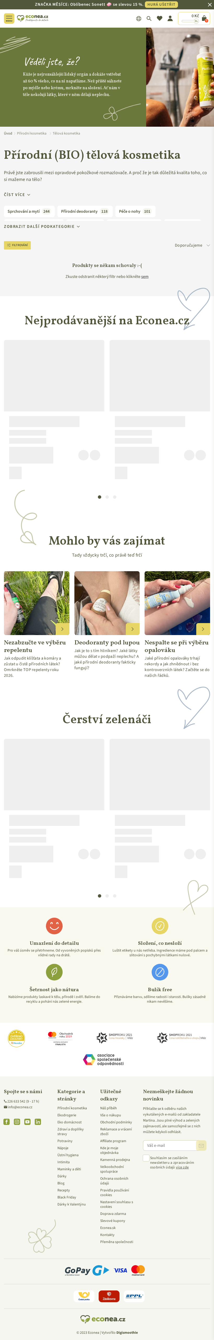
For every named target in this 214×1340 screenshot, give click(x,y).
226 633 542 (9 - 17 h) (23, 1101)
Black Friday (66, 1197)
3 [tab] (115, 497)
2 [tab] (107, 497)
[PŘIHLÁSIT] (201, 1145)
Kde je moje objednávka (109, 1150)
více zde (182, 1167)
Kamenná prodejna (115, 1159)
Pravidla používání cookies (114, 1193)
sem (144, 276)
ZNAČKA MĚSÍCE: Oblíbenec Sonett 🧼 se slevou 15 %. (105, 4)
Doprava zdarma (113, 1213)
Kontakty (107, 1235)
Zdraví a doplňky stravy (70, 1132)
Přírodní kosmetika (72, 1108)
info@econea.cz (20, 1107)
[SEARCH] (149, 18)
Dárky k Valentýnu (71, 1204)
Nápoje (62, 1148)
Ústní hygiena (68, 1155)
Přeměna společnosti (116, 1242)
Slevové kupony (112, 1220)
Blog (60, 1183)
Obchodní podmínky (116, 1122)
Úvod (8, 133)
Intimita (63, 1162)
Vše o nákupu (110, 1115)
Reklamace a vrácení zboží (116, 1132)
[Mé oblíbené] (159, 18)
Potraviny (65, 1141)
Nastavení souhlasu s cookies (116, 1204)
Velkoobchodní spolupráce (112, 1169)
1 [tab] (100, 497)
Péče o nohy (134, 211)
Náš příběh (108, 1108)
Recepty (63, 1190)
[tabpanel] (54, 411)
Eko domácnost (69, 1122)
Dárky (62, 1176)
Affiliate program (113, 1141)
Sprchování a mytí (29, 211)
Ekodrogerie (66, 1115)
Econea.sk (108, 1228)
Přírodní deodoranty (84, 211)
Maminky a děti (69, 1169)
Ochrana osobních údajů (114, 1181)
